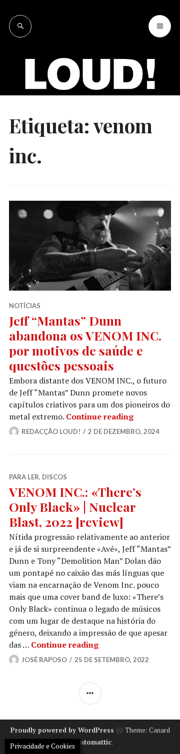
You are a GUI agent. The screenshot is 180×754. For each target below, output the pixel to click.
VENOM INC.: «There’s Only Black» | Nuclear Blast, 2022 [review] (75, 506)
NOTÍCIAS (24, 306)
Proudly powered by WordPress (62, 730)
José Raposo (44, 660)
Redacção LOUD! (51, 431)
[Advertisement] (90, 132)
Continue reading (100, 416)
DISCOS (54, 477)
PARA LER (24, 477)
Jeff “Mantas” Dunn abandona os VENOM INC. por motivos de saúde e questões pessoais (85, 343)
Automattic (94, 742)
